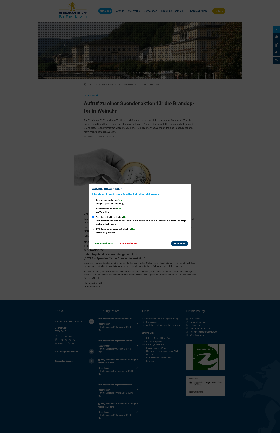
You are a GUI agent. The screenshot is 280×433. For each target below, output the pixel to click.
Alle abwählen (128, 243)
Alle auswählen (103, 243)
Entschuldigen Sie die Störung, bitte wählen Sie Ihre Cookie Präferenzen (125, 194)
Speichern (180, 243)
